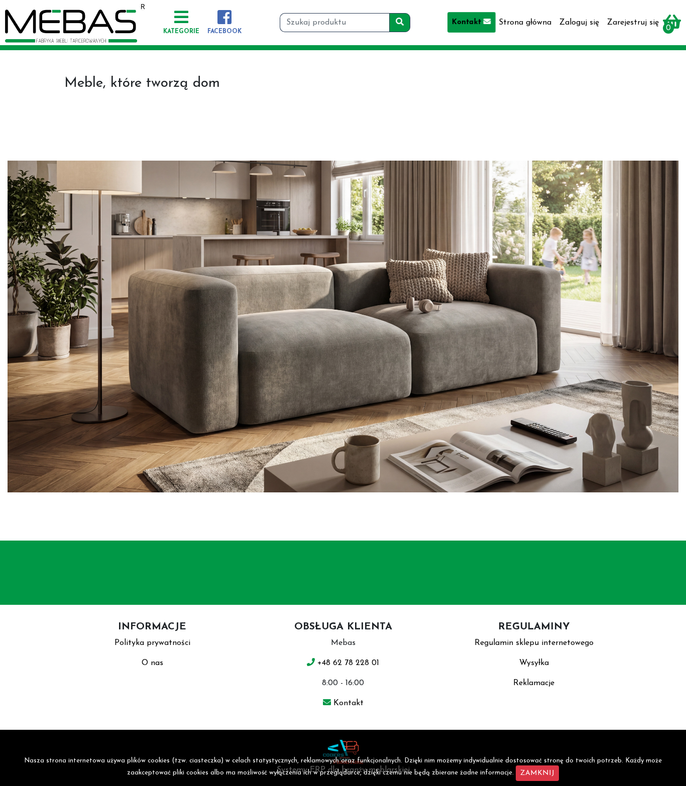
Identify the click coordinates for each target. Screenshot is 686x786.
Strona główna (525, 23)
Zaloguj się (579, 23)
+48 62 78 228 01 (347, 663)
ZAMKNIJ (537, 773)
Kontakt (468, 23)
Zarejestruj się (633, 23)
